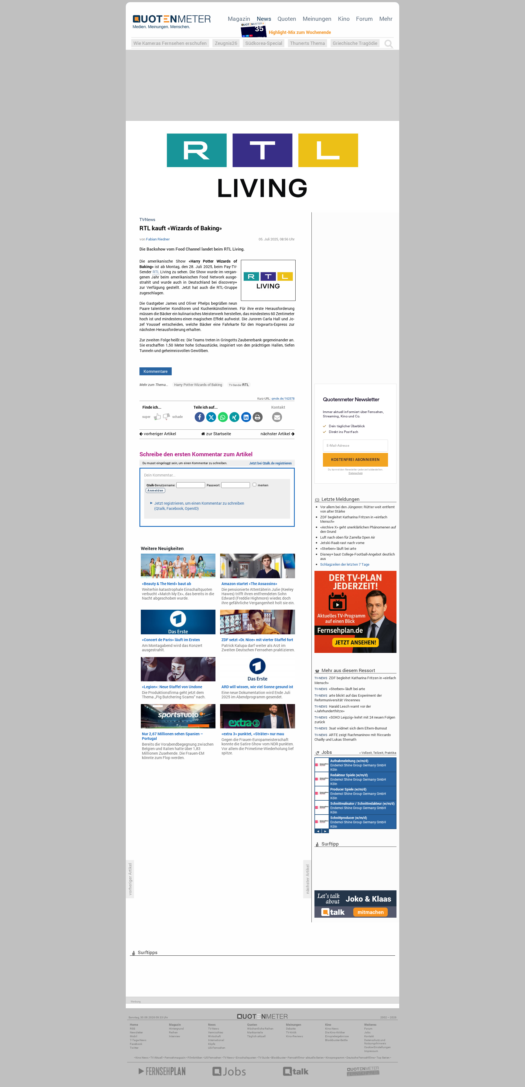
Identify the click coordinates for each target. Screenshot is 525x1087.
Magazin (239, 18)
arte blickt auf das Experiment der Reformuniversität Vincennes (348, 697)
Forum (364, 18)
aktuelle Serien (315, 1057)
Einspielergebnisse (337, 1036)
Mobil (133, 1036)
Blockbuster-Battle (336, 1040)
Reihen (173, 1032)
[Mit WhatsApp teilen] (223, 417)
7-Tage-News (138, 1040)
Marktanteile (255, 1032)
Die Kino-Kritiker (335, 1032)
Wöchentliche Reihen (260, 1028)
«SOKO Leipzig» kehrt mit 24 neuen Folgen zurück (354, 719)
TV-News (213, 1028)
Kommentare (156, 371)
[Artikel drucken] (258, 417)
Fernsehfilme (296, 1057)
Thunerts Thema (307, 43)
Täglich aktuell (256, 1036)
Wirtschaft (214, 1036)
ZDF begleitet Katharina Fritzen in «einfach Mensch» (353, 519)
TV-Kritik (291, 1032)
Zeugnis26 (226, 43)
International (216, 1040)
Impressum (371, 1051)
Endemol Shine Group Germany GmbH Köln (358, 765)
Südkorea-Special (263, 43)
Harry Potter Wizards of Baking (198, 384)
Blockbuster (278, 1057)
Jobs (367, 1032)
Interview (174, 1036)
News (264, 18)
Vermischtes (215, 1032)
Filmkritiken (195, 1057)
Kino (344, 18)
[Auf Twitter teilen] (211, 417)
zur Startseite (218, 433)
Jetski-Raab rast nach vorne (342, 542)
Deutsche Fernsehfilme (360, 1057)
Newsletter (136, 1032)
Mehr (385, 18)
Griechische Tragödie (355, 43)
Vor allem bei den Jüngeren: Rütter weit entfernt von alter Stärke (357, 509)
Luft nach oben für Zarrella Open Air (347, 537)
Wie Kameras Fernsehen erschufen (170, 43)
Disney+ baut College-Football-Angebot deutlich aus (357, 556)
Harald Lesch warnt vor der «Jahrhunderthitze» (342, 708)
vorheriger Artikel (159, 433)
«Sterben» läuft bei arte (338, 548)
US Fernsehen (212, 1057)
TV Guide (263, 1057)
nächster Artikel (276, 433)
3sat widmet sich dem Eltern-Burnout (350, 728)
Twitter (134, 1048)
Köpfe (211, 1044)
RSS (132, 1028)
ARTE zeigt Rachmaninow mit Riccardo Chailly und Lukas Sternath (352, 737)
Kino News (141, 1057)
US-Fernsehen (216, 1048)
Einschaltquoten (246, 1057)
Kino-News (332, 1028)
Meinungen (317, 18)
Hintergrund (176, 1028)
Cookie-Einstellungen (377, 1047)
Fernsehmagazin (175, 1057)
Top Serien (383, 1057)
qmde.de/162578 (283, 398)
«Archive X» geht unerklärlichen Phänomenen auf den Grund (358, 529)
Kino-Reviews (294, 1036)
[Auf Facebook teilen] (199, 417)
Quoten (287, 18)
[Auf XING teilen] (234, 417)
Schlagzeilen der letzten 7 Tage (344, 564)
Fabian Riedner (158, 239)
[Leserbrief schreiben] (277, 417)
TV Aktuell (156, 1057)
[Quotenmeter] (171, 22)
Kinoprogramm (335, 1057)
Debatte (291, 1028)
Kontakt (369, 1036)
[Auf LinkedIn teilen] (246, 417)
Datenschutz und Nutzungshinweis (375, 1041)
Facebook (136, 1044)
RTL (156, 271)
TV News (228, 1057)
